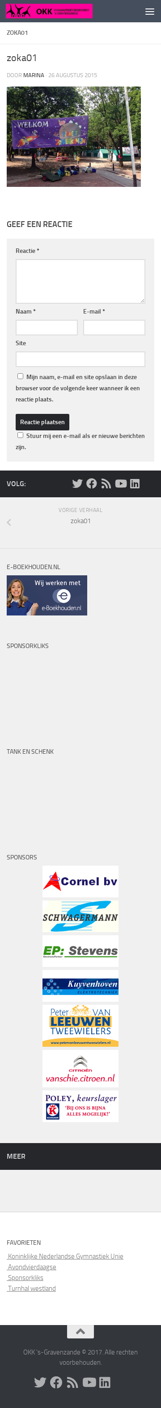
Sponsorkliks (25, 1278)
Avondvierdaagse (31, 1267)
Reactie (27, 251)
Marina (33, 75)
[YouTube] (120, 483)
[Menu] (150, 11)
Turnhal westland (31, 1288)
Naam (26, 311)
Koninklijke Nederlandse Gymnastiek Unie (65, 1256)
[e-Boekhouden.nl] (47, 613)
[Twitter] (77, 483)
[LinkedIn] (134, 483)
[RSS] (106, 483)
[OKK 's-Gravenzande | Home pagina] (64, 11)
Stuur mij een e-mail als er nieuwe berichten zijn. (80, 441)
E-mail (94, 311)
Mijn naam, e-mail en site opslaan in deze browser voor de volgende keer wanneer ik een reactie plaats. (78, 388)
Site (21, 343)
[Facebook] (91, 483)
